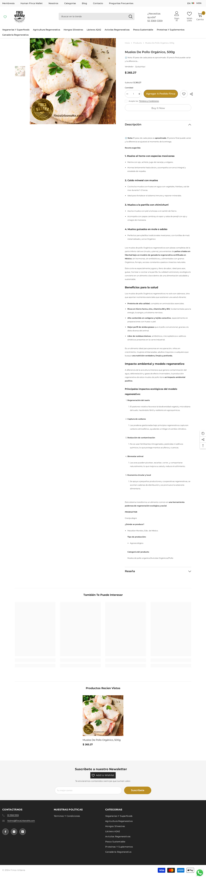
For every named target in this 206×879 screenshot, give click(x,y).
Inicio (127, 43)
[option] (73, 81)
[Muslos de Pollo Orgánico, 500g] (103, 715)
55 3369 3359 (155, 20)
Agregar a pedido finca (160, 93)
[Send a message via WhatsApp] (199, 872)
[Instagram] (14, 832)
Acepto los (133, 101)
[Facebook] (5, 832)
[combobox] (93, 16)
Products (137, 43)
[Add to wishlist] (184, 94)
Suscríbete (137, 790)
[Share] (190, 94)
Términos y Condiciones (149, 101)
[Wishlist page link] (5, 16)
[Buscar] (97, 16)
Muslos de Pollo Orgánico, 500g (102, 740)
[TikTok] (22, 832)
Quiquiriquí (140, 66)
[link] (35, 660)
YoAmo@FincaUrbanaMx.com (21, 820)
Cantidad (129, 88)
